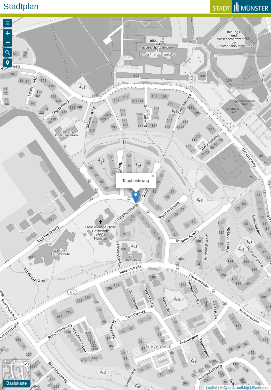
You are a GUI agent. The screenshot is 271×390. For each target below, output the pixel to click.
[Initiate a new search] (7, 52)
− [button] (8, 42)
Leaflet (211, 387)
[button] (7, 62)
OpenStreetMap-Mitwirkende (246, 387)
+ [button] (8, 33)
